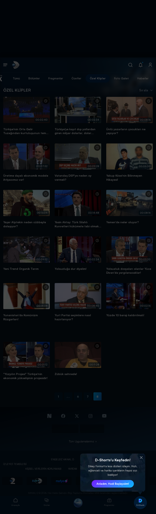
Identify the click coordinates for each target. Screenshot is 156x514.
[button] (141, 457)
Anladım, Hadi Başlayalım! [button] (112, 483)
